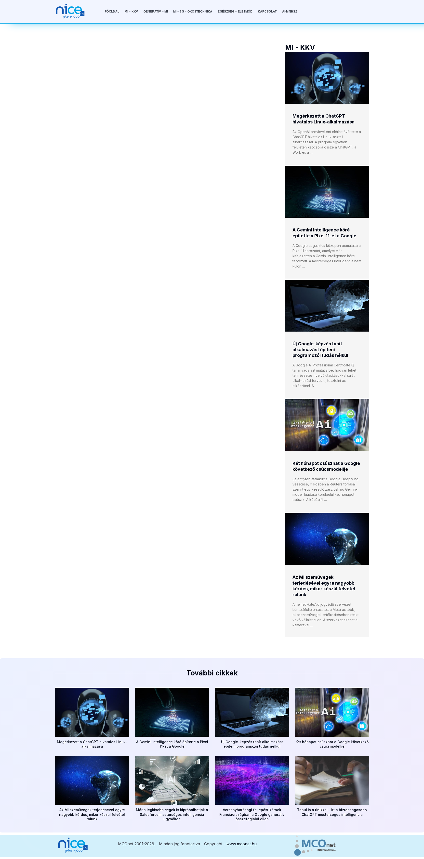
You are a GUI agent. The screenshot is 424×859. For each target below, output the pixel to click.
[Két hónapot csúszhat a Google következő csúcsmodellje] (327, 425)
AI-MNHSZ (289, 11)
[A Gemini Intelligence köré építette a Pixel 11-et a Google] (327, 192)
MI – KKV (131, 11)
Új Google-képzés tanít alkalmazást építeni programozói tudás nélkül (320, 349)
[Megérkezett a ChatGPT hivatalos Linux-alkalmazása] (327, 78)
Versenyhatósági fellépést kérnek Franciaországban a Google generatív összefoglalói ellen (252, 814)
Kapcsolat (267, 11)
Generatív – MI (156, 11)
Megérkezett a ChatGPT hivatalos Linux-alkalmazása (92, 744)
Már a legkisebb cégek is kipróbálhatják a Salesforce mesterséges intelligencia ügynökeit (172, 814)
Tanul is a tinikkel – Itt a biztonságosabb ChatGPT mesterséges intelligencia (332, 812)
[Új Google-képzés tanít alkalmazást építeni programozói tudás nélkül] (327, 306)
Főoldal (112, 11)
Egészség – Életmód (235, 11)
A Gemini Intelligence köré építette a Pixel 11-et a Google (172, 744)
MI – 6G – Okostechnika (192, 11)
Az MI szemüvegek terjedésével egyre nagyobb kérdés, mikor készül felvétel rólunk (92, 814)
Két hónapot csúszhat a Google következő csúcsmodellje (332, 744)
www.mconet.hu (241, 843)
